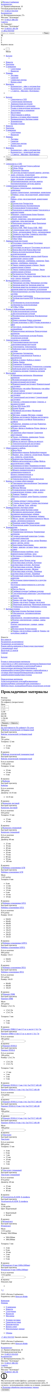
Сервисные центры (19, 80)
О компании (11, 66)
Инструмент (16, 113)
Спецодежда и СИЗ (19, 99)
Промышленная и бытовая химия (24, 119)
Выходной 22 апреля (9, 650)
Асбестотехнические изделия (13, 681)
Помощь (9, 73)
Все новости (6, 639)
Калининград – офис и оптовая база (25, 86)
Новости (9, 62)
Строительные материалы (21, 102)
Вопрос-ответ (16, 82)
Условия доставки (13, 1320)
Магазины (10, 1316)
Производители (12, 1324)
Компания (5, 1301)
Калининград (6, 4)
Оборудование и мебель (20, 115)
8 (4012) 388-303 (11, 20)
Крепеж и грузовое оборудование (24, 117)
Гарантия (14, 78)
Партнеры (10, 64)
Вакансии (15, 71)
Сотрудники (16, 69)
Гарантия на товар (13, 1322)
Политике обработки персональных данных (20, 1387)
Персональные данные (15, 1329)
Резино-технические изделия (38, 686)
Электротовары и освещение (22, 110)
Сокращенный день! (9, 648)
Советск (4, 22)
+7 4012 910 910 (7, 31)
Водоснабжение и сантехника (23, 106)
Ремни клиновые (17, 683)
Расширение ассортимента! (12, 642)
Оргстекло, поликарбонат (15, 686)
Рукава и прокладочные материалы (25, 108)
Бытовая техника (18, 124)
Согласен (5, 1390)
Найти (9, 159)
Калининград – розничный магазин (25, 89)
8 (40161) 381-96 (11, 28)
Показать (5, 723)
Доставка (14, 75)
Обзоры (9, 1333)
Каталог (9, 56)
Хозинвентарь (16, 121)
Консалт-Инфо (21, 1296)
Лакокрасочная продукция (21, 104)
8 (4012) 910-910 (11, 11)
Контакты (10, 84)
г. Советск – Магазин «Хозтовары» (25, 91)
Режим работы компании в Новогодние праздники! (22, 646)
